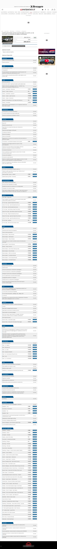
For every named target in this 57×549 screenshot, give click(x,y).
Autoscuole (49, 12)
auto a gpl (30, 13)
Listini (31, 12)
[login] (52, 9)
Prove (19, 12)
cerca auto (41, 13)
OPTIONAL (15, 39)
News (16, 12)
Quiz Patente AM (11, 12)
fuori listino (35, 13)
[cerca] (55, 9)
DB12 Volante (12, 31)
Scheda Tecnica (6, 46)
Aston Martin (6, 31)
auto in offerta (4, 13)
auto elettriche (11, 13)
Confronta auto (36, 12)
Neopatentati (43, 12)
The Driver (54, 12)
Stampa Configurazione (7, 43)
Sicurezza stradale (25, 12)
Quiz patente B (4, 12)
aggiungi (34, 91)
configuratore (23, 31)
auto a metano (24, 13)
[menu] (2, 9)
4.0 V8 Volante (17, 31)
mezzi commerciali (47, 13)
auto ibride (18, 13)
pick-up (53, 13)
